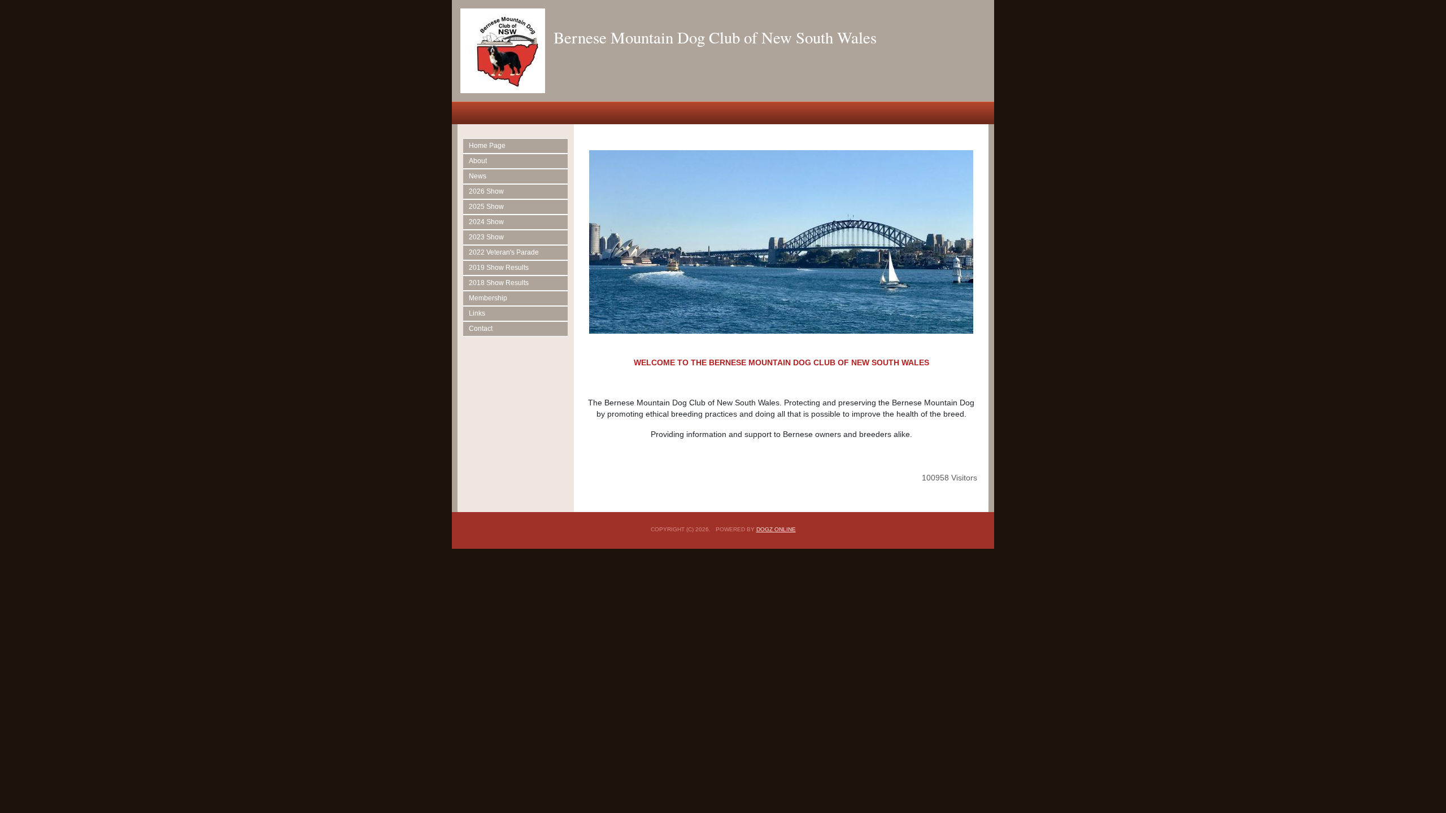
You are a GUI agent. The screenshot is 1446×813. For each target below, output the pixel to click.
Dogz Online (776, 529)
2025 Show (486, 207)
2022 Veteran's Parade (504, 252)
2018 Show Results (499, 283)
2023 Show (486, 237)
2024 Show (486, 222)
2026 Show (486, 191)
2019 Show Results (499, 268)
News (477, 176)
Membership (488, 298)
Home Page (487, 146)
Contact (481, 329)
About (478, 161)
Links (477, 313)
